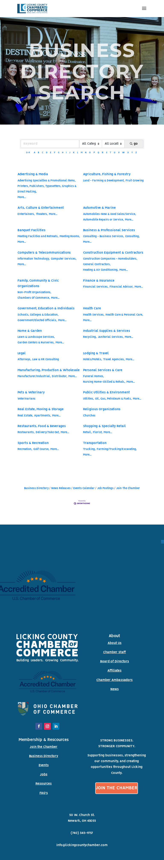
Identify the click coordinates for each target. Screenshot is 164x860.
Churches (89, 415)
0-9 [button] (28, 152)
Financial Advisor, (121, 286)
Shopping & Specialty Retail (104, 426)
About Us (115, 643)
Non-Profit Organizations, (34, 292)
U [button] (114, 152)
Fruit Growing (135, 180)
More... (22, 197)
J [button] (69, 152)
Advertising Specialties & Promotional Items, (47, 180)
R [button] (102, 152)
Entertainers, (26, 214)
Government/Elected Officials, (37, 320)
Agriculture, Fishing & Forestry (106, 174)
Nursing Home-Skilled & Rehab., (104, 382)
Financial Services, (95, 286)
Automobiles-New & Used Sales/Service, (109, 214)
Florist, (97, 432)
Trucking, (89, 449)
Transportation (95, 443)
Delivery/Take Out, (48, 432)
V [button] (119, 152)
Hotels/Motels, (92, 359)
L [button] (77, 152)
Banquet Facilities (31, 230)
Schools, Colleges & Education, (38, 314)
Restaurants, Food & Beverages (42, 426)
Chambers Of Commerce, (34, 298)
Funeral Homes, (93, 376)
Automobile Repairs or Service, (103, 219)
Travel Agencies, (114, 359)
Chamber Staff (114, 652)
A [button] (34, 152)
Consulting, (132, 236)
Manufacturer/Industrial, (34, 376)
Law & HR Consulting (45, 359)
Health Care (92, 308)
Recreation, (25, 449)
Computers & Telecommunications (44, 252)
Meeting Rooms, (70, 236)
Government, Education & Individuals (46, 308)
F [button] (54, 152)
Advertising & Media (33, 174)
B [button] (38, 152)
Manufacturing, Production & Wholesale (49, 370)
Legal (22, 353)
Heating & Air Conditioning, (100, 270)
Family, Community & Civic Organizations (38, 283)
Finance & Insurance (98, 280)
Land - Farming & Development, (103, 180)
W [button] (123, 152)
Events (44, 765)
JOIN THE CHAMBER (117, 788)
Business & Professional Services (109, 230)
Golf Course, (41, 449)
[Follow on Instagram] (47, 726)
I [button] (66, 152)
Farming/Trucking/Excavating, (117, 449)
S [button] (106, 152)
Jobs (43, 774)
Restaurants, (26, 432)
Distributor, (59, 376)
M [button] (81, 152)
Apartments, (42, 415)
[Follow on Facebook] (38, 726)
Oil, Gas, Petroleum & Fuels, (113, 398)
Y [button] (132, 152)
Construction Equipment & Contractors (113, 252)
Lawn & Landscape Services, (36, 337)
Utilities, (88, 398)
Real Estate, (25, 415)
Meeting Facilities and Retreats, (38, 236)
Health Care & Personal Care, (124, 314)
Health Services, (93, 314)
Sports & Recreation (33, 443)
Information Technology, (34, 258)
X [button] (128, 152)
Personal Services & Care (102, 370)
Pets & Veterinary (31, 392)
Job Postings (105, 488)
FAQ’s (44, 793)
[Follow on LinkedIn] (56, 726)
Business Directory (36, 488)
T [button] (110, 152)
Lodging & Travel (96, 353)
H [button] (62, 152)
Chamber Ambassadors (114, 680)
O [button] (90, 152)
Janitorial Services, (111, 337)
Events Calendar (84, 488)
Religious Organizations (101, 409)
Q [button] (98, 152)
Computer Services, (63, 258)
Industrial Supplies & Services (106, 331)
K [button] (74, 152)
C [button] (42, 152)
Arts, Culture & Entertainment (41, 208)
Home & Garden (30, 331)
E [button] (50, 152)
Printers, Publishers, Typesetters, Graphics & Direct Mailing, (47, 189)
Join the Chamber (43, 747)
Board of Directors (114, 661)
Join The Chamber (128, 488)
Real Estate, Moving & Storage (41, 409)
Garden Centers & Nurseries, (36, 342)
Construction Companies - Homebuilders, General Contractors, (110, 261)
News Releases (61, 488)
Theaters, (42, 214)
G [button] (58, 152)
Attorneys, (24, 359)
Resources (43, 783)
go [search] (136, 144)
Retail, (87, 432)
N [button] (85, 152)
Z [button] (136, 152)
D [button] (46, 152)
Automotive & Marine (99, 208)
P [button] (94, 152)
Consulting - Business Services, (103, 236)
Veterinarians (26, 398)
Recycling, (90, 337)
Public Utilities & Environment (106, 392)
